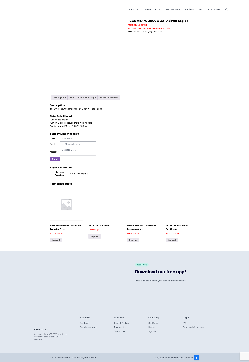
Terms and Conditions (193, 327)
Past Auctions (173, 9)
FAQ (201, 9)
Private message (87, 97)
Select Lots (119, 331)
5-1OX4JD (158, 31)
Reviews (189, 9)
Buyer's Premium (109, 97)
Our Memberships (88, 327)
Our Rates (153, 323)
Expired (56, 240)
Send (55, 159)
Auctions (119, 317)
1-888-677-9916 (50, 334)
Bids (72, 97)
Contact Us (214, 9)
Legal (186, 317)
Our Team (84, 323)
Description (59, 97)
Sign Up (152, 331)
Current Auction (121, 323)
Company (153, 317)
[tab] (59, 97)
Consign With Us (152, 9)
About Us (133, 9)
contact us (38, 337)
